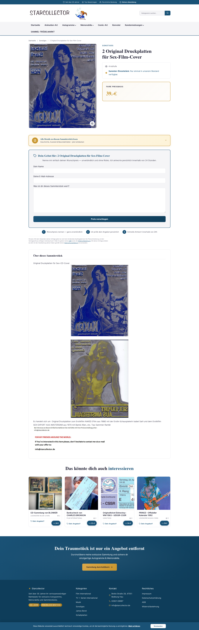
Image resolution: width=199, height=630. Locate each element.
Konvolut (116, 25)
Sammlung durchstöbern (98, 567)
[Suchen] (167, 13)
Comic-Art (103, 25)
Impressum (146, 593)
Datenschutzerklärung (71, 243)
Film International (83, 593)
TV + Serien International (87, 598)
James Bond (81, 611)
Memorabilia (86, 25)
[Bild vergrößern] (92, 123)
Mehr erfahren (134, 626)
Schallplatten (81, 615)
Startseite (35, 25)
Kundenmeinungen (133, 25)
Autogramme (68, 25)
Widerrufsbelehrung (84, 241)
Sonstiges (42, 41)
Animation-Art (51, 25)
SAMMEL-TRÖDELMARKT (43, 32)
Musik (78, 602)
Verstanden (158, 626)
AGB (70, 241)
